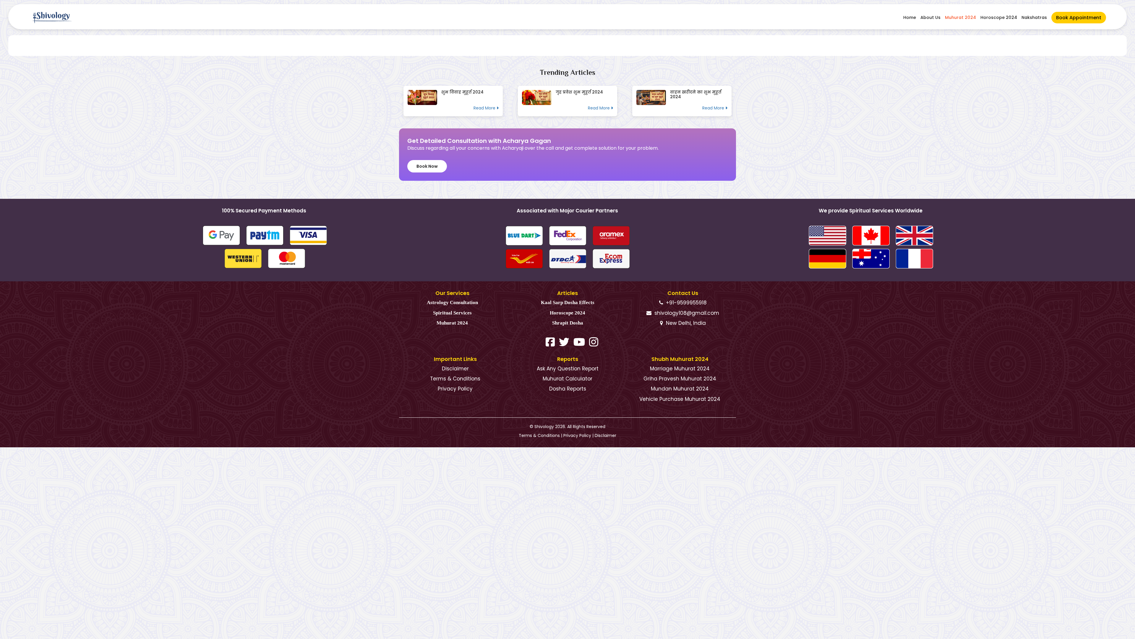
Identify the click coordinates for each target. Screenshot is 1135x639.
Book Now (427, 166)
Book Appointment (1078, 17)
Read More (485, 108)
